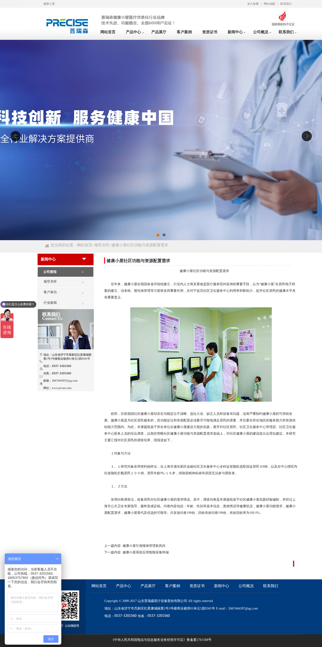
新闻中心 (235, 32)
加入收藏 (253, 3)
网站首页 (108, 32)
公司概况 (260, 32)
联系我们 (286, 3)
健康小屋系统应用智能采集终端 (146, 552)
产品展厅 (158, 32)
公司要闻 (50, 272)
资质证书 (209, 32)
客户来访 (50, 292)
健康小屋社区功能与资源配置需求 (139, 245)
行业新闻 (50, 303)
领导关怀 (101, 245)
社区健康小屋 (144, 414)
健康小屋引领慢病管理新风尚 (144, 546)
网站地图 (269, 3)
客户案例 (184, 32)
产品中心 (133, 32)
